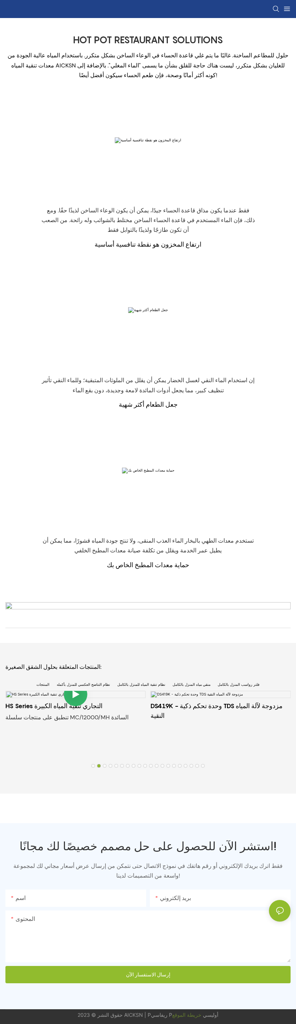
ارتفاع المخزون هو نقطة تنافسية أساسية (148, 244)
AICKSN (134, 1015)
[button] (93, 765)
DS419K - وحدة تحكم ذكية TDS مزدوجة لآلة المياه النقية (217, 710)
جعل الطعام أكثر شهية (148, 404)
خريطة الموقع (186, 1015)
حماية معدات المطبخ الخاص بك (148, 565)
